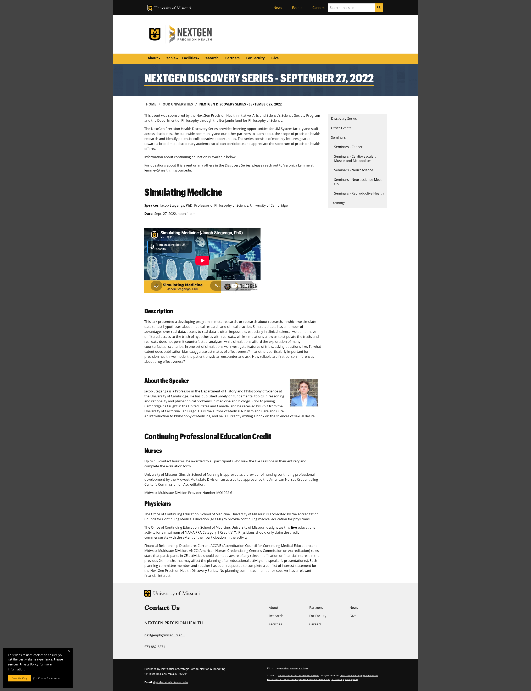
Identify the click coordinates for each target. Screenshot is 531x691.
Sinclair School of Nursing (199, 474)
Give (275, 58)
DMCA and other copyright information (359, 675)
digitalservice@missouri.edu (170, 682)
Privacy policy (351, 679)
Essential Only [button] (19, 678)
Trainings (338, 203)
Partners (232, 58)
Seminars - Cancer (348, 147)
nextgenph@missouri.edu (164, 635)
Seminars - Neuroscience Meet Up (358, 181)
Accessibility (337, 679)
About (273, 607)
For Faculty (255, 58)
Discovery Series (344, 118)
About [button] (153, 58)
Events (297, 7)
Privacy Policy (29, 664)
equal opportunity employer (294, 668)
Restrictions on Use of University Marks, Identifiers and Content (298, 679)
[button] (47, 678)
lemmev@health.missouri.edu (167, 170)
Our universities (178, 104)
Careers (318, 7)
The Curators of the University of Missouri (298, 675)
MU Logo (150, 8)
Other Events (341, 128)
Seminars (338, 137)
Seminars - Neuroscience (353, 170)
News (278, 7)
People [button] (169, 58)
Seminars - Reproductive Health (359, 193)
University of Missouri (172, 8)
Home (151, 104)
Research (211, 58)
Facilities (275, 624)
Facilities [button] (189, 58)
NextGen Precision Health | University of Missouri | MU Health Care (205, 34)
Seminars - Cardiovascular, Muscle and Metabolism (355, 158)
